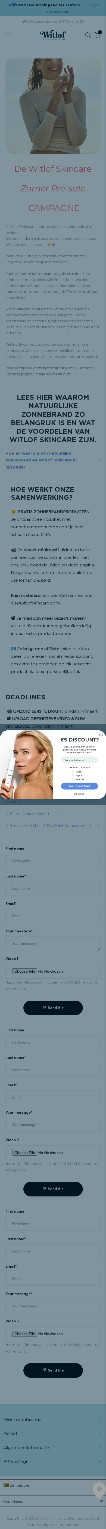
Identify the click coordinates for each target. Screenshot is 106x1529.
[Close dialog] (101, 735)
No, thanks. (79, 793)
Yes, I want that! (79, 786)
